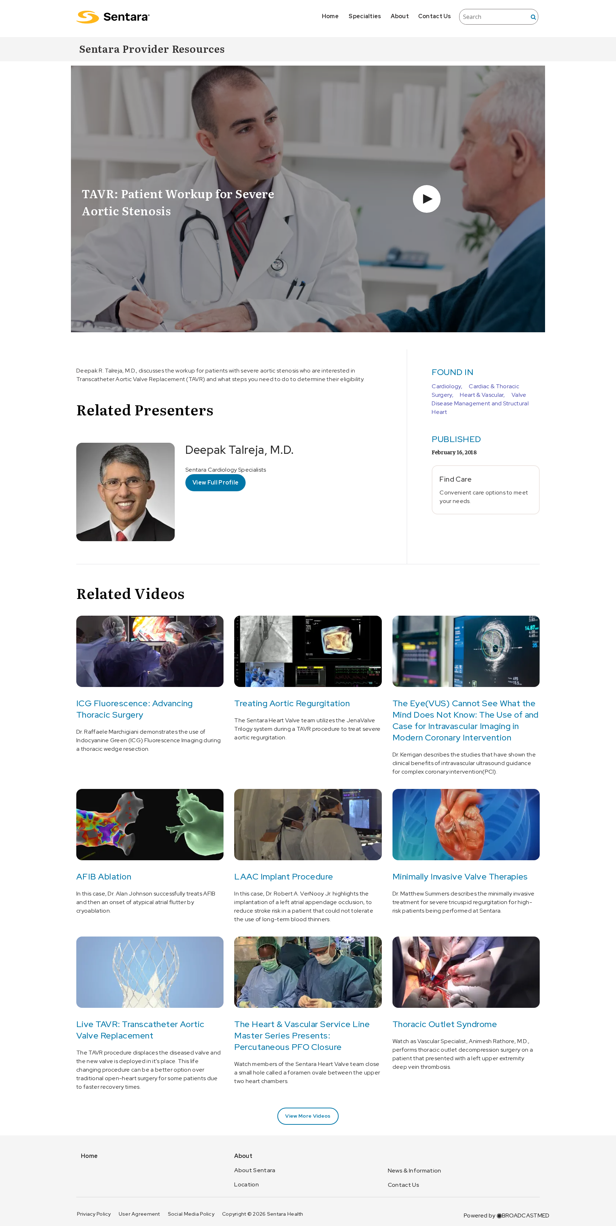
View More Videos (307, 1116)
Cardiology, (447, 386)
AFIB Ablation (103, 876)
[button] (426, 199)
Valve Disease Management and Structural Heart (480, 403)
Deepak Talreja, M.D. (239, 449)
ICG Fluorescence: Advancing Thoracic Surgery (134, 709)
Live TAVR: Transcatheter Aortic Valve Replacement (140, 1030)
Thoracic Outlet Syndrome (444, 1024)
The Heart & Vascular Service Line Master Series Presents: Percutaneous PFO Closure (302, 1035)
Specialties (365, 16)
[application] (308, 199)
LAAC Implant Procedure (283, 876)
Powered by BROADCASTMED (506, 1215)
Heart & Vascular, (482, 395)
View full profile (215, 482)
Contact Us (434, 16)
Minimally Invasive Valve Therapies (460, 876)
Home (330, 16)
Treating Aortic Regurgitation (292, 703)
